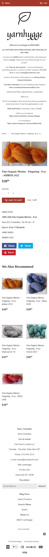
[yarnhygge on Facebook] (44, 534)
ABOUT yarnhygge (24, 520)
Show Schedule (24, 434)
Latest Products (24, 499)
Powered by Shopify (31, 541)
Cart (45, 3)
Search (24, 509)
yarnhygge (18, 541)
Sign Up (41, 486)
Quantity (5, 189)
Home (4, 134)
